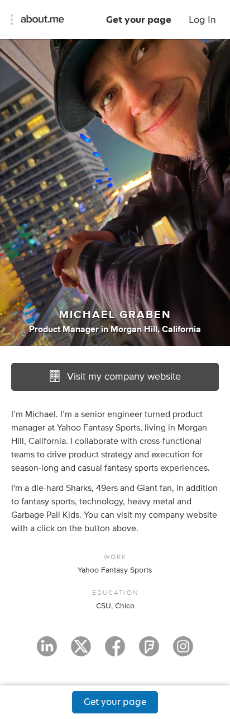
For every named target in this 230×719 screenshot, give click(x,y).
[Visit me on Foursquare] (149, 651)
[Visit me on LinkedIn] (47, 651)
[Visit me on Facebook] (115, 651)
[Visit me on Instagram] (183, 651)
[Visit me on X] (81, 651)
